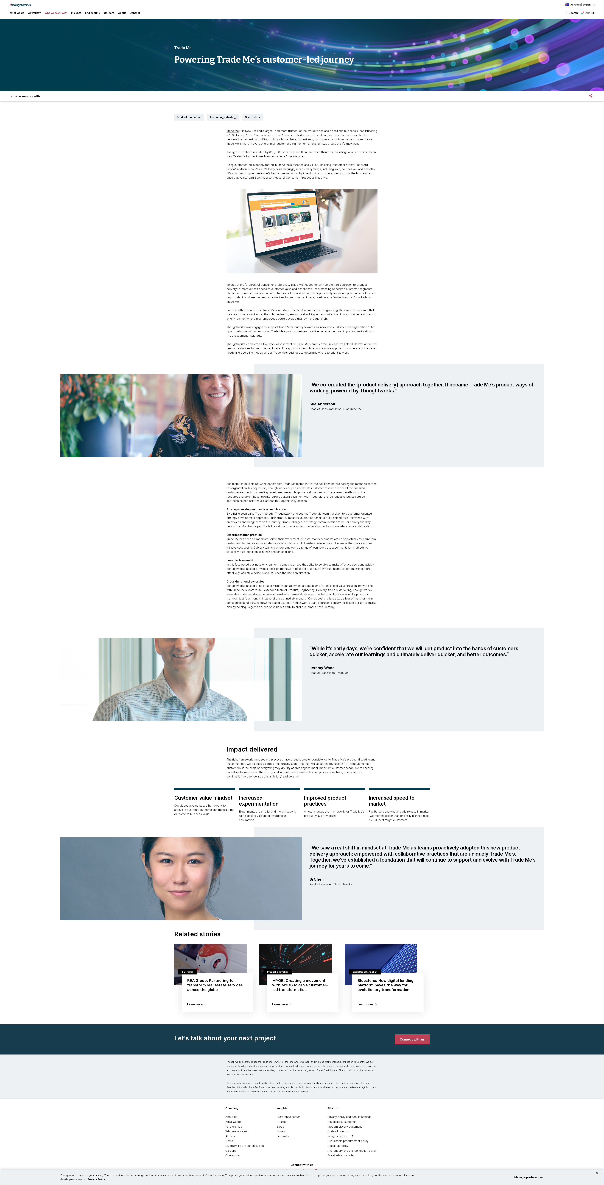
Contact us (232, 1155)
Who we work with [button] (56, 12)
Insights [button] (76, 12)
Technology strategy (223, 117)
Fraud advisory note (340, 1155)
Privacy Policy (96, 1179)
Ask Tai (590, 12)
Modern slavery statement (344, 1126)
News (229, 1141)
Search (573, 12)
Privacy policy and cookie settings (349, 1116)
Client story (252, 117)
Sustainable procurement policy (348, 1141)
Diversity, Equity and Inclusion (244, 1145)
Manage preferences (529, 1177)
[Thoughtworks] (20, 3)
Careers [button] (109, 12)
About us (231, 1116)
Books (281, 1131)
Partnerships (233, 1126)
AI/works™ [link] (34, 12)
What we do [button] (16, 12)
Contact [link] (135, 12)
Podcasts (283, 1136)
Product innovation (189, 117)
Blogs (280, 1126)
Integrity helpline (338, 1136)
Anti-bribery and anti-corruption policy (352, 1150)
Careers (230, 1150)
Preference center (288, 1116)
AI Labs (230, 1136)
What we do (233, 1121)
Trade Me (232, 131)
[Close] (597, 1173)
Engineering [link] (92, 12)
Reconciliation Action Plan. (294, 1091)
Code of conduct (338, 1131)
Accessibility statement (342, 1121)
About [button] (122, 12)
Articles (281, 1121)
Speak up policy (337, 1145)
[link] (412, 1039)
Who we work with (237, 1131)
